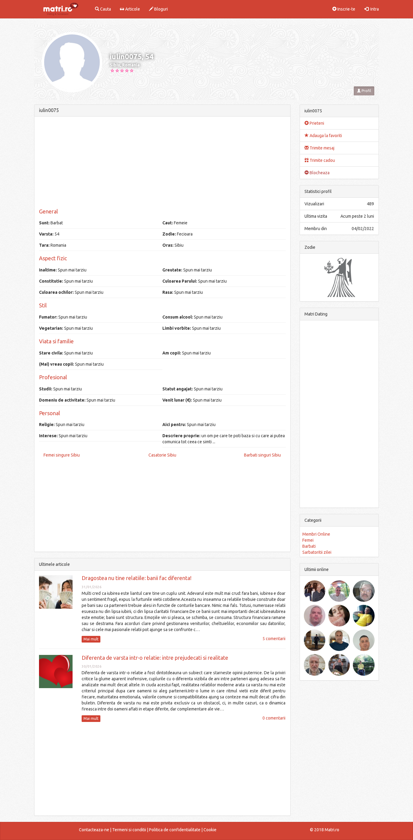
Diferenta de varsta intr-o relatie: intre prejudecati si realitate (155, 658)
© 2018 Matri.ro (324, 829)
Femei (308, 540)
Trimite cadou (322, 160)
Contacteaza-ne (94, 829)
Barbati (309, 546)
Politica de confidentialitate (174, 829)
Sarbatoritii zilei (316, 552)
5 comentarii (273, 638)
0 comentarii (273, 718)
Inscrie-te (346, 9)
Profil (366, 91)
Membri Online (316, 534)
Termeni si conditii (129, 829)
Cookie (209, 829)
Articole (132, 9)
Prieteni (316, 123)
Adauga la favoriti (325, 135)
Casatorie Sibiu (162, 455)
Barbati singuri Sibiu (262, 455)
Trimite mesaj (321, 148)
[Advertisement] (162, 163)
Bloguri (160, 9)
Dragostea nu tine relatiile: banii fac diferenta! (136, 578)
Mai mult (91, 639)
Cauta (105, 9)
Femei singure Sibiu (62, 455)
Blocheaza (319, 172)
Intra (374, 9)
